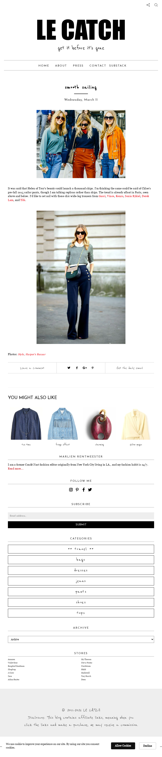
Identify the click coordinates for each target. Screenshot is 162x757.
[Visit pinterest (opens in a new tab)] (92, 368)
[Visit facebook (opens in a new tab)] (77, 368)
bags (81, 559)
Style (21, 354)
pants (81, 591)
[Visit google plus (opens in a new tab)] (85, 368)
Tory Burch (86, 676)
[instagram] (71, 490)
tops (81, 613)
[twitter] (90, 490)
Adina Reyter (13, 679)
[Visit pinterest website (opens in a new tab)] (31, 119)
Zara (10, 676)
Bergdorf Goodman (16, 666)
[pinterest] (78, 490)
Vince (110, 196)
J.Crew (11, 673)
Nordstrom (86, 666)
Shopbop (12, 669)
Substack (118, 65)
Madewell (85, 673)
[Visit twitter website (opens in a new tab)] (69, 368)
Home (43, 65)
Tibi (22, 200)
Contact (97, 65)
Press (78, 65)
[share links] (148, 5)
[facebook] (84, 490)
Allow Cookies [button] (123, 745)
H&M (83, 669)
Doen (83, 679)
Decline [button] (147, 745)
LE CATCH (81, 29)
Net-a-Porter (86, 662)
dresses (81, 570)
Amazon (11, 659)
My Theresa (86, 659)
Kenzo (119, 196)
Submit (81, 524)
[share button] (156, 5)
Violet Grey (13, 662)
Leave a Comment (32, 368)
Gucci (102, 196)
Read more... (16, 468)
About (61, 65)
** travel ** (81, 549)
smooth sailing (81, 87)
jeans (81, 581)
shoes (81, 602)
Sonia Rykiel (132, 196)
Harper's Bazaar (35, 354)
